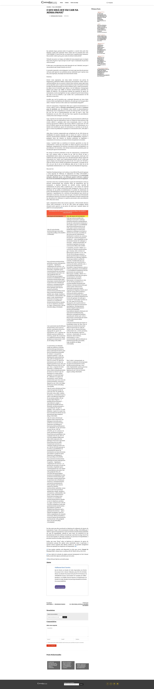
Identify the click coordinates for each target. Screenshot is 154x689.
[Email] (84, 16)
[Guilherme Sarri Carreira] (48, 16)
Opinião (99, 24)
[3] (47, 559)
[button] (109, 2)
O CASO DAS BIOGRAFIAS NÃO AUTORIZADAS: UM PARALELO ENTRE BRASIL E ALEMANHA (52, 665)
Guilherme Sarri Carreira (62, 567)
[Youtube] (117, 683)
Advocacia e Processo (79, 662)
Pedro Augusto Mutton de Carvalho (101, 65)
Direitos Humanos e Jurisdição (52, 660)
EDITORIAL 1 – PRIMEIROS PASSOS (56, 604)
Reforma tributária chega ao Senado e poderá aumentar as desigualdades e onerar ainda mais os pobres (67, 665)
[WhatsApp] (81, 16)
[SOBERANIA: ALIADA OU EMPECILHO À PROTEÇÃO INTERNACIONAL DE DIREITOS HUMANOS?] (94, 45)
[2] (71, 212)
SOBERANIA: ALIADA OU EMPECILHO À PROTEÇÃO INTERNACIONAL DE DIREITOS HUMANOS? (101, 49)
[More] (87, 16)
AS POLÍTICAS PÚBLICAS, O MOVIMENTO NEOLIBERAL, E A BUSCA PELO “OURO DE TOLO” (101, 60)
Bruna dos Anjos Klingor (101, 53)
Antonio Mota (99, 40)
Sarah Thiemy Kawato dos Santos (101, 21)
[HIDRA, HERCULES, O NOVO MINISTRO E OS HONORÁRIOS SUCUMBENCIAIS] (94, 36)
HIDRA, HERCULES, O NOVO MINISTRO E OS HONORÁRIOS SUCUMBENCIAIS (81, 666)
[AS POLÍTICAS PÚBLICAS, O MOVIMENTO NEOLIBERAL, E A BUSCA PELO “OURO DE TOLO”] (94, 57)
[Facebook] (76, 16)
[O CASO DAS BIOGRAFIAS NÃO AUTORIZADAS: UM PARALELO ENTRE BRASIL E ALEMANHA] (94, 13)
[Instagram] (111, 683)
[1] (62, 207)
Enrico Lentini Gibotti (100, 76)
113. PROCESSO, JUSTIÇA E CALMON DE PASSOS (78, 605)
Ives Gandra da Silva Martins (102, 32)
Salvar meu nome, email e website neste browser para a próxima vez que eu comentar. (66, 642)
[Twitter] (78, 16)
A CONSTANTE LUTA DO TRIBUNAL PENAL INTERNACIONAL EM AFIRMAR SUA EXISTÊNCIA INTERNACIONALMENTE (103, 72)
